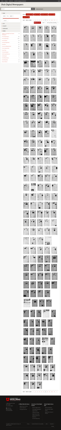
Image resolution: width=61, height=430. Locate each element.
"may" (25, 17)
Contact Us (11, 1)
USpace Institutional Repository (35, 416)
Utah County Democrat (6, 54)
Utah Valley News (5, 59)
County (4, 26)
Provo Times (4, 50)
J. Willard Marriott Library (10, 403)
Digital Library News (35, 414)
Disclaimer (52, 423)
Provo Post (4, 44)
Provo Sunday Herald (5, 48)
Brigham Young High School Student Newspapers (8, 34)
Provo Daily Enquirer (5, 36)
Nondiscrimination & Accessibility (37, 423)
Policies (52, 426)
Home (2, 1)
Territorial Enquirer (5, 52)
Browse (6, 1)
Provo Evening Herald (5, 42)
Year (4, 13)
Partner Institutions (48, 407)
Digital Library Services (24, 406)
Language (5, 28)
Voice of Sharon (4, 61)
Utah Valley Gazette (5, 57)
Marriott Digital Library (36, 407)
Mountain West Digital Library (49, 410)
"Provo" (51, 14)
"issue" (37, 14)
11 (54, 20)
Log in (59, 1)
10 (51, 20)
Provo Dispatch (4, 40)
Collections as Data (35, 412)
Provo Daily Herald (5, 38)
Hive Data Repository (36, 418)
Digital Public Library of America (49, 413)
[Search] (33, 9)
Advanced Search (39, 9)
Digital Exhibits (35, 410)
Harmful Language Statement (20, 1)
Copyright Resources (23, 409)
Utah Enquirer (4, 55)
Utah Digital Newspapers (36, 409)
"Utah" (44, 14)
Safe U (47, 423)
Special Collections (23, 407)
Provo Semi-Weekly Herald (6, 46)
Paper (4, 31)
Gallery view (37, 22)
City (4, 23)
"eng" (29, 14)
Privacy (28, 423)
